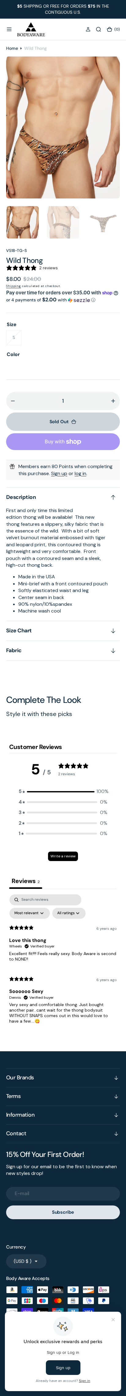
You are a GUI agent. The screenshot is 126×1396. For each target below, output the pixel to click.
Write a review (63, 856)
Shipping (13, 286)
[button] (9, 29)
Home (12, 48)
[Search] (98, 29)
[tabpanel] (63, 961)
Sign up (59, 473)
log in (80, 473)
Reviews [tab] (26, 881)
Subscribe (63, 1212)
